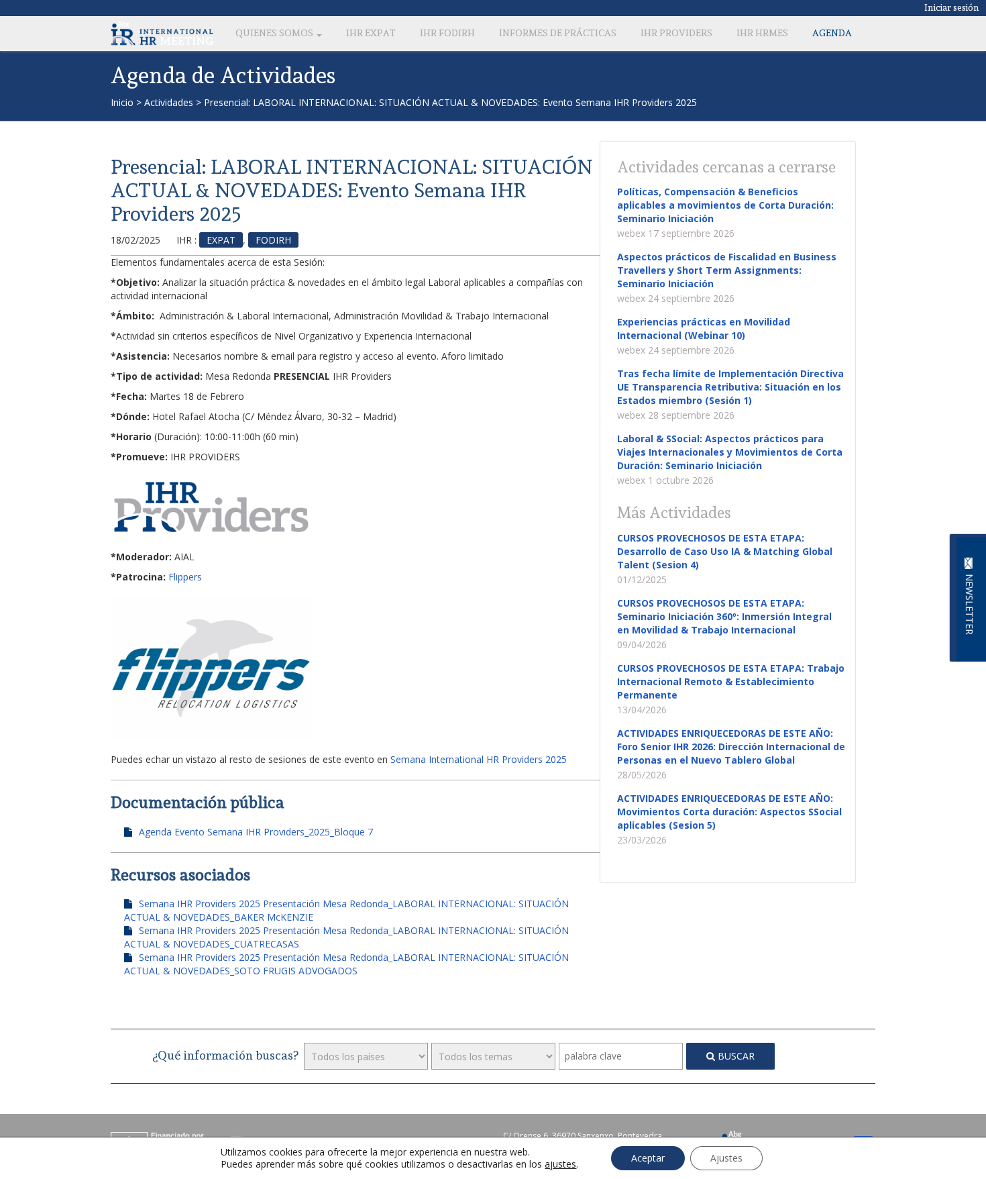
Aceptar (648, 1157)
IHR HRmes (762, 33)
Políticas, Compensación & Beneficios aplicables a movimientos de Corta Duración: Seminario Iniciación (725, 205)
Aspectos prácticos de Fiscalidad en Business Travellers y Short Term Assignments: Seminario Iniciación (726, 270)
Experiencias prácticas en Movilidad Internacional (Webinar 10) (703, 328)
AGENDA (832, 33)
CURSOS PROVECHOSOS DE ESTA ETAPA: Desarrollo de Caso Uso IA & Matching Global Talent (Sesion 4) (724, 551)
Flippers (185, 576)
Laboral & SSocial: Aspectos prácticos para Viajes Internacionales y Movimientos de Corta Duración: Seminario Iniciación (729, 452)
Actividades (168, 102)
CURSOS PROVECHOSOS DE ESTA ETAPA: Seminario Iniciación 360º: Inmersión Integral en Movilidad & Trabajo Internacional (724, 616)
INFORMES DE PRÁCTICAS (557, 33)
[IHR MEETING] (162, 33)
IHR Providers (676, 33)
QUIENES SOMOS (275, 33)
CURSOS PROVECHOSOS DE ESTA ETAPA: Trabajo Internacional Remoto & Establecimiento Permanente (730, 681)
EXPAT (221, 240)
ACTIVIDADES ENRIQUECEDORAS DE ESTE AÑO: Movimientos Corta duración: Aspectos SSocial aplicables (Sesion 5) (729, 811)
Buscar (735, 1055)
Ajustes (726, 1157)
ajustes (560, 1164)
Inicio (122, 102)
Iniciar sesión (951, 7)
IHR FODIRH (447, 33)
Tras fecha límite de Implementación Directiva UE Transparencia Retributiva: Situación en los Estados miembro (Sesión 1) (730, 387)
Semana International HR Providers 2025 (478, 759)
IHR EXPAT (371, 33)
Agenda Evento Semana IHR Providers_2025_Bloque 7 (256, 831)
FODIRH (273, 240)
